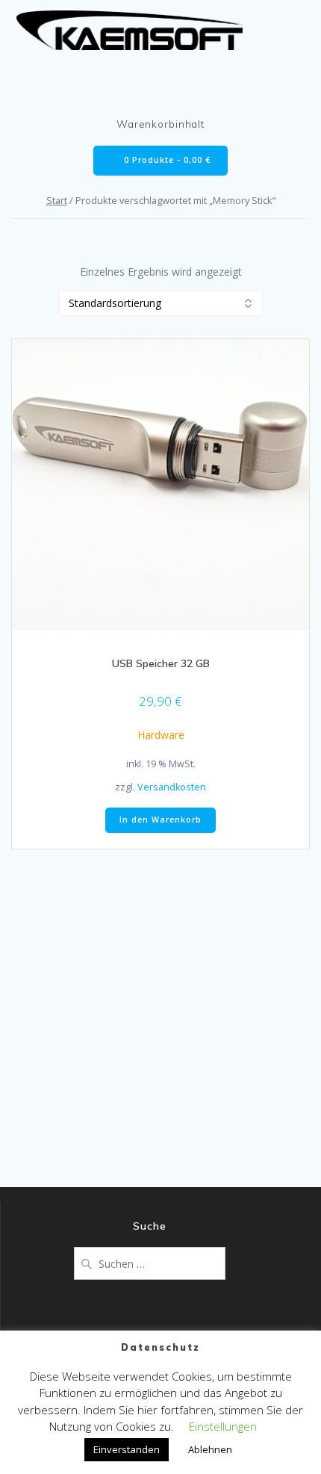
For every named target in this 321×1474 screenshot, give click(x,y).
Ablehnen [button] (210, 1449)
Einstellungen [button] (223, 1426)
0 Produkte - (166, 160)
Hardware (160, 735)
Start (56, 200)
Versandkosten (171, 787)
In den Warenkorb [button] (160, 819)
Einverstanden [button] (126, 1449)
